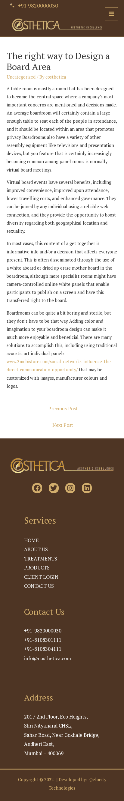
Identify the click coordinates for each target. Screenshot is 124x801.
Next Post (62, 425)
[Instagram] (70, 488)
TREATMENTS (40, 558)
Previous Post (62, 408)
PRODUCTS (37, 567)
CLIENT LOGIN (41, 577)
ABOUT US (36, 549)
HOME (31, 540)
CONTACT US (39, 586)
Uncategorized (21, 77)
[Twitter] (54, 488)
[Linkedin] (87, 488)
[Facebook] (37, 488)
